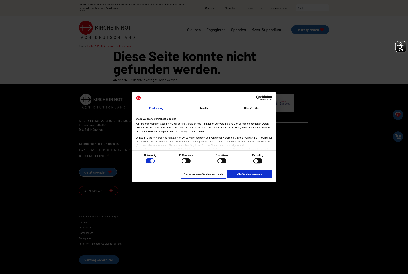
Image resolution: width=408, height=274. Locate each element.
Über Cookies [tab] (251, 108)
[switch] (186, 160)
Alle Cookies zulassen (249, 174)
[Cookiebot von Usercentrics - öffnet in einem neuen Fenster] (258, 97)
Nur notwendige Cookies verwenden (204, 174)
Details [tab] (204, 108)
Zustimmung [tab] (156, 108)
